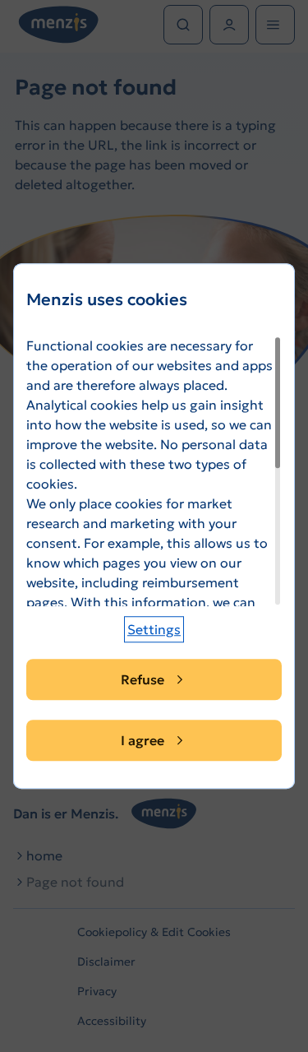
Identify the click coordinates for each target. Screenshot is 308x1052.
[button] (154, 629)
